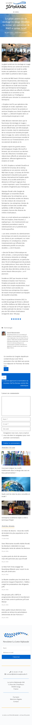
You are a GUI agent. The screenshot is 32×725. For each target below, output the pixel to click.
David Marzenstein (21, 33)
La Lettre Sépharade (12, 715)
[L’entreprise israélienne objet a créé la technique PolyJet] (16, 514)
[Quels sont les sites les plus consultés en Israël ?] (16, 490)
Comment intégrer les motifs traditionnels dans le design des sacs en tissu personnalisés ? (15, 470)
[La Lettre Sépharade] (16, 5)
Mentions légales (16, 699)
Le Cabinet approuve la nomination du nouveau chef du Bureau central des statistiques (15, 383)
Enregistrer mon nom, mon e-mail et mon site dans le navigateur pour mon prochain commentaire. (16, 435)
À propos (16, 697)
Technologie (8, 328)
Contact (16, 701)
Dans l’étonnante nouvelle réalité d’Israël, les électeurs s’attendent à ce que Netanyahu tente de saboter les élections (16, 546)
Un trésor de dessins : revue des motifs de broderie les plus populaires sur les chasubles (15, 533)
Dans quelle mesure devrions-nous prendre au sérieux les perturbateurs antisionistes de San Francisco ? (14, 612)
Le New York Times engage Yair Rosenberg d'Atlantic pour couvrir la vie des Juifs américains (15, 569)
